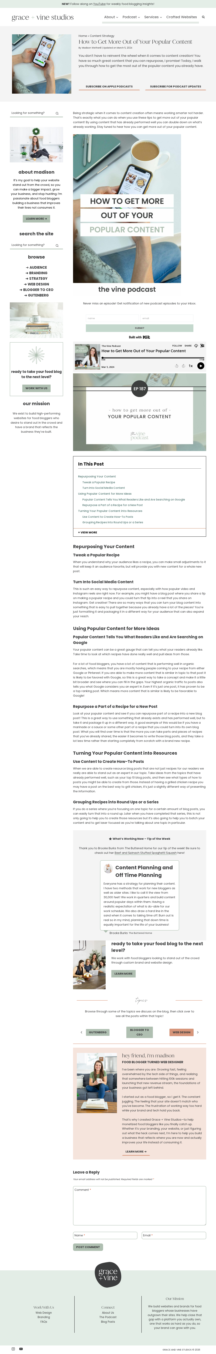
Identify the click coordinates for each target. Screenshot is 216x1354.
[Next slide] (197, 1032)
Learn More (123, 974)
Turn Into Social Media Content (103, 488)
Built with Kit (139, 337)
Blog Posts (108, 1322)
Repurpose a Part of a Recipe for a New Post (112, 505)
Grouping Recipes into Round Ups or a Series (112, 522)
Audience (38, 267)
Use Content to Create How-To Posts (107, 517)
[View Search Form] (203, 17)
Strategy (38, 278)
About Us (108, 1313)
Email (148, 1235)
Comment (82, 1190)
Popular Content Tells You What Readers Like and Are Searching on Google (133, 499)
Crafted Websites (181, 17)
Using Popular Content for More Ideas (105, 494)
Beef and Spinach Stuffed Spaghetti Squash (146, 853)
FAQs (43, 1322)
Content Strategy (102, 36)
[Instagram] (13, 1348)
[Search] (57, 113)
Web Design (38, 284)
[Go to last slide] (81, 1032)
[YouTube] (21, 1348)
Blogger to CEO (38, 289)
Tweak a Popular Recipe (98, 482)
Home (83, 36)
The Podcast (108, 1317)
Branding (38, 273)
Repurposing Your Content (97, 476)
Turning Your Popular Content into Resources (110, 511)
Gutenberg (38, 295)
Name (79, 1235)
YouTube (99, 4)
